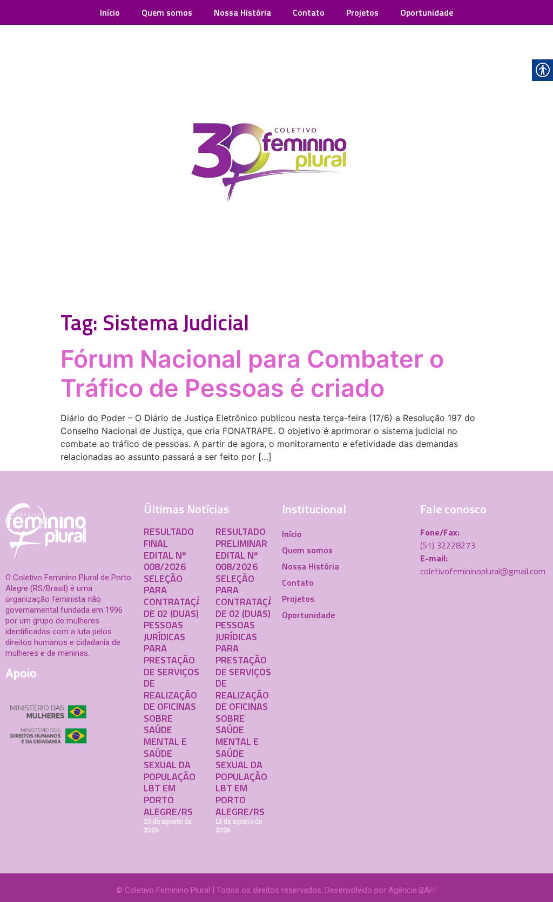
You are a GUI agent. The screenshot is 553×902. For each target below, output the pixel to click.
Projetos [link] (362, 12)
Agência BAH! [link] (412, 890)
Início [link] (110, 12)
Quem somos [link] (166, 12)
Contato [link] (309, 12)
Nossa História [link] (242, 12)
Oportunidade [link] (426, 12)
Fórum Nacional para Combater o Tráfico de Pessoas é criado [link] (252, 373)
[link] (276, 165)
